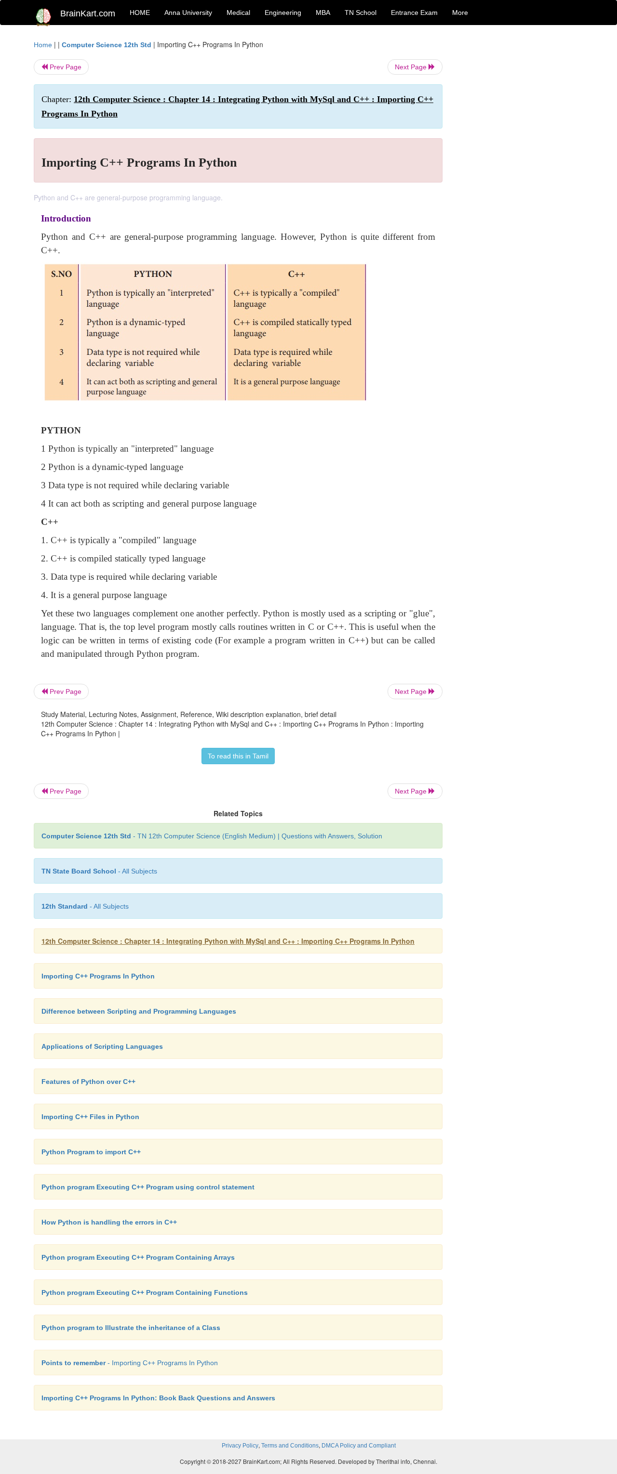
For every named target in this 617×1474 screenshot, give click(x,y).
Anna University (188, 12)
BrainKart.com (87, 13)
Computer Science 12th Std (106, 45)
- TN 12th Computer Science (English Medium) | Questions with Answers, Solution (211, 836)
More (460, 12)
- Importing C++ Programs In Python (129, 1363)
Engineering (283, 12)
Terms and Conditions (290, 1445)
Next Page (412, 67)
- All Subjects (99, 871)
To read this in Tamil (238, 756)
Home (43, 45)
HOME (140, 12)
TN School (360, 12)
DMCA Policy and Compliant (359, 1445)
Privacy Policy (240, 1445)
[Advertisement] (520, 183)
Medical (238, 12)
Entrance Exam (414, 12)
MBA (323, 12)
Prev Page (64, 67)
